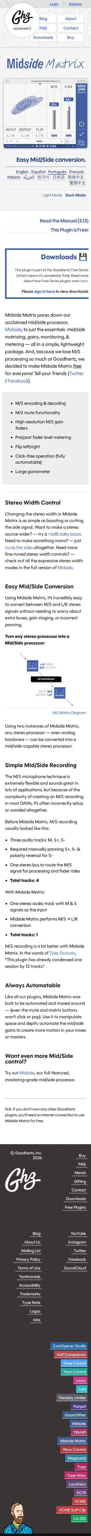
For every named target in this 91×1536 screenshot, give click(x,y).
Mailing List (30, 1250)
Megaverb (77, 1458)
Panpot (79, 1406)
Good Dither (75, 1415)
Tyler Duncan (62, 953)
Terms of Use (29, 1268)
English (22, 171)
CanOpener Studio (69, 1346)
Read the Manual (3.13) (64, 221)
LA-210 (80, 1518)
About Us (32, 1242)
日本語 (59, 177)
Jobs (36, 1319)
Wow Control (74, 1449)
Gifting (80, 1181)
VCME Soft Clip (72, 1510)
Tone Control (74, 1363)
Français (76, 171)
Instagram (77, 1242)
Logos (35, 1311)
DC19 (81, 1492)
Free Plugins (75, 1207)
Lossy (81, 1380)
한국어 (43, 177)
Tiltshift (79, 1432)
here (84, 281)
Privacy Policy (28, 1259)
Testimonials (29, 1276)
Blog (36, 1233)
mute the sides (19, 547)
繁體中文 (78, 183)
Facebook (18, 381)
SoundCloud (75, 1268)
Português (57, 171)
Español (38, 171)
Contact (79, 1190)
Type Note (31, 1302)
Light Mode (52, 195)
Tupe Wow (76, 1475)
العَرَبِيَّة (28, 177)
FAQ (82, 1164)
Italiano (13, 177)
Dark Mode (75, 195)
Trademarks (30, 1293)
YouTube (78, 1233)
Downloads (76, 1198)
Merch (80, 1172)
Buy (82, 1155)
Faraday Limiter (72, 1397)
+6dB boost (64, 534)
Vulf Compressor (71, 1354)
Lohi (82, 1389)
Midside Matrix (73, 1440)
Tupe (81, 1466)
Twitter (76, 373)
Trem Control (74, 1371)
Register (75, 4)
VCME (80, 1501)
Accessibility (29, 1285)
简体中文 (76, 177)
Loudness (77, 1484)
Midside (13, 329)
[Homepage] (22, 20)
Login (54, 4)
